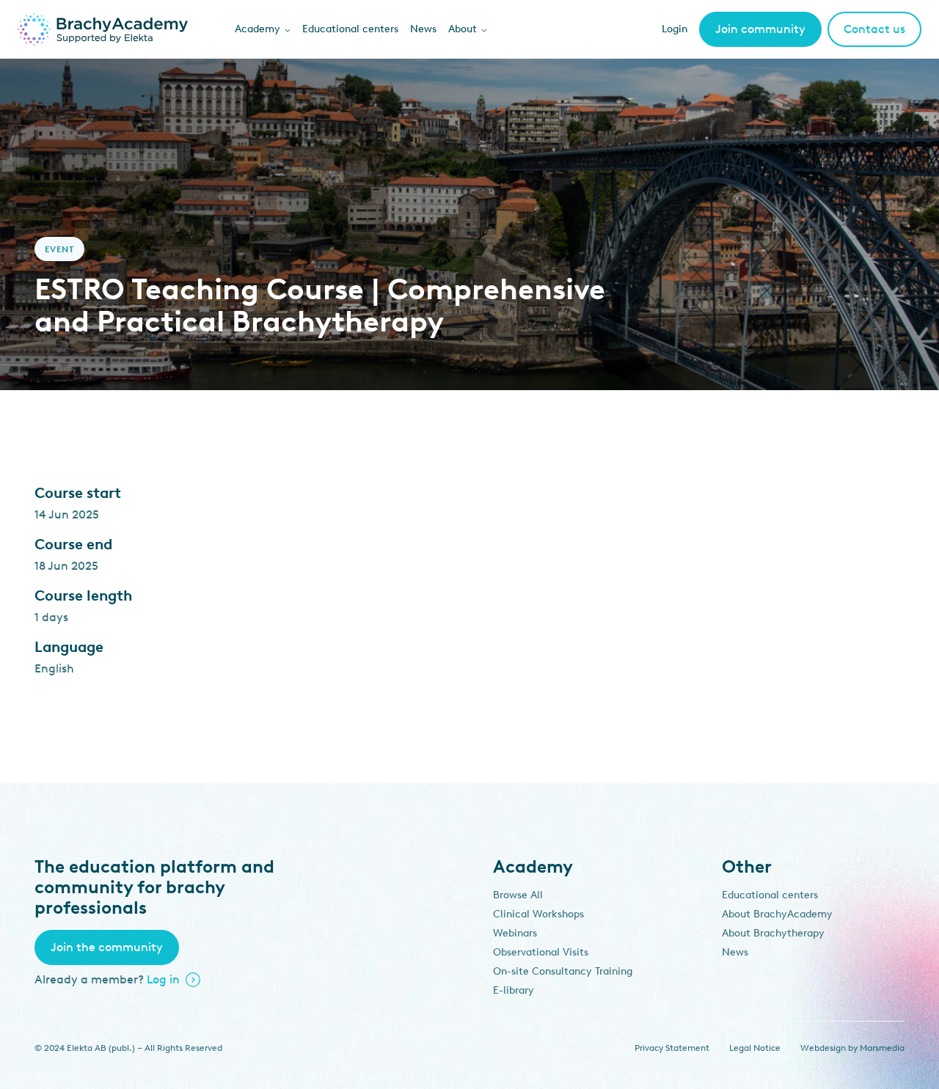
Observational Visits (540, 952)
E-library (513, 990)
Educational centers (350, 29)
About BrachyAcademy (777, 914)
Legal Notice (755, 1048)
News (423, 29)
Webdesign (823, 1048)
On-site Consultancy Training (562, 971)
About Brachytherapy (773, 933)
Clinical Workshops (538, 914)
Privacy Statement (672, 1048)
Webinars (515, 933)
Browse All (518, 895)
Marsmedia (882, 1048)
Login (674, 29)
